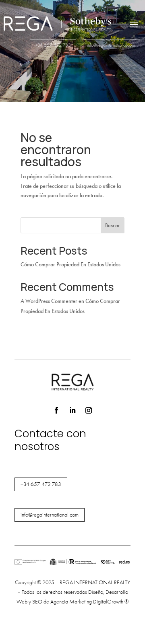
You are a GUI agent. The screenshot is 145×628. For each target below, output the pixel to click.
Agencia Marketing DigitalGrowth (86, 601)
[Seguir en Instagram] (88, 410)
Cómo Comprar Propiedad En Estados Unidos (70, 264)
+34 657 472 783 (53, 45)
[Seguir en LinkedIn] (72, 410)
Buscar (112, 225)
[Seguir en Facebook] (56, 410)
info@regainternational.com (111, 45)
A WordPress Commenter (49, 301)
